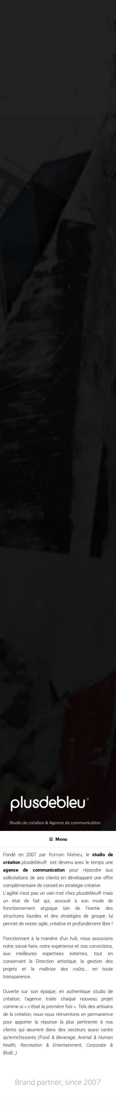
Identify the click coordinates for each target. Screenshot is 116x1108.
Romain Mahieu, (66, 854)
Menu (61, 839)
